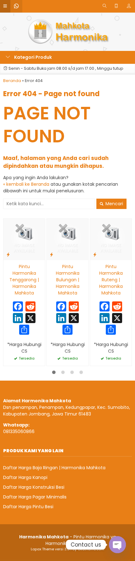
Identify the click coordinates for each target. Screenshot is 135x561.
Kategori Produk (32, 57)
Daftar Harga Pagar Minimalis (35, 497)
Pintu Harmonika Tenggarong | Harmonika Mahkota (24, 279)
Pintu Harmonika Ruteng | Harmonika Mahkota (111, 279)
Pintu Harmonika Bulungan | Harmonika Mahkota (67, 279)
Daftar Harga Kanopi (25, 477)
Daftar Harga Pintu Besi (28, 506)
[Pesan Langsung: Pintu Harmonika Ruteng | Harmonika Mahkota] (95, 254)
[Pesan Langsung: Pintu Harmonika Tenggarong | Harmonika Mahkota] (8, 254)
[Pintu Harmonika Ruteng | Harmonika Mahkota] (111, 239)
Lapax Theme (42, 549)
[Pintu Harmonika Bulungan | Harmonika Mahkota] (67, 239)
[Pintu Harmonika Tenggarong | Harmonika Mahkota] (24, 239)
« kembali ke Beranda (26, 184)
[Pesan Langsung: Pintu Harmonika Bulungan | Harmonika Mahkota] (51, 254)
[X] (30, 319)
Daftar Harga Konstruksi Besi (33, 487)
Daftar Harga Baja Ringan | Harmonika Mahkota (54, 468)
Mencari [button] (113, 204)
